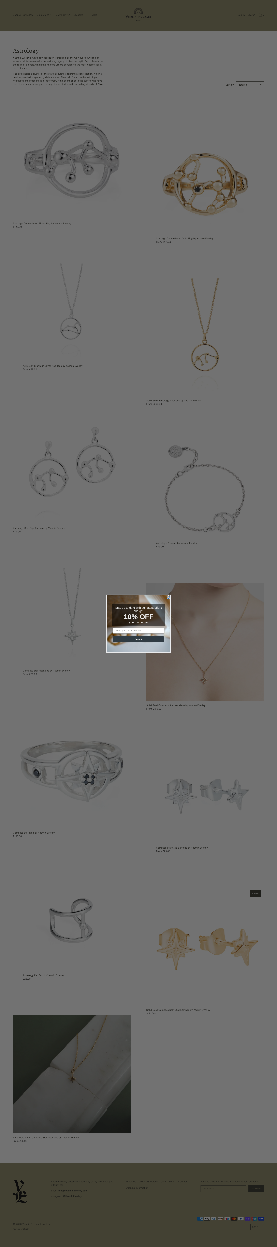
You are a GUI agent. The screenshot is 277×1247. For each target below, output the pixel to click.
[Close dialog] (168, 597)
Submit (138, 639)
